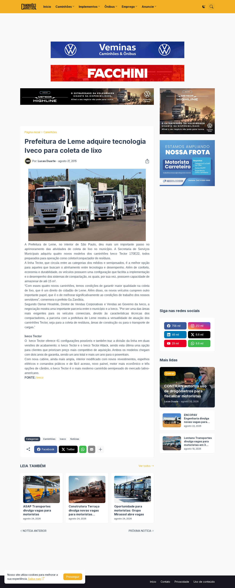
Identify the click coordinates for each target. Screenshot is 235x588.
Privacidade (182, 581)
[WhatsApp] (82, 449)
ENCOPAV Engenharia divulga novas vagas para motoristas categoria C (196, 418)
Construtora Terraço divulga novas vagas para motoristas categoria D (84, 510)
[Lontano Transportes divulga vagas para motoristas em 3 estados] (172, 443)
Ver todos (145, 465)
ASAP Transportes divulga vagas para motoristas (37, 510)
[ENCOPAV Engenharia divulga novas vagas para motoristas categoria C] (172, 420)
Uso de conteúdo (204, 581)
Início (47, 6)
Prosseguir (72, 576)
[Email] (91, 449)
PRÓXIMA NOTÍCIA (140, 530)
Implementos (88, 6)
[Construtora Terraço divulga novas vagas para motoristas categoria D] (87, 489)
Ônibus (109, 6)
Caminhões (63, 6)
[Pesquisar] (211, 6)
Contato (165, 581)
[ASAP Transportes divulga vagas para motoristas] (41, 489)
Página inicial (32, 132)
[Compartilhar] (146, 161)
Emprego (128, 6)
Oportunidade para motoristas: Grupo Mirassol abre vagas (129, 510)
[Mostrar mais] (100, 449)
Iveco (39, 377)
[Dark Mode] (204, 6)
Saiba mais (34, 578)
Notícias (74, 439)
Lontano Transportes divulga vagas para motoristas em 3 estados (198, 441)
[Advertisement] (117, 27)
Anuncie (148, 6)
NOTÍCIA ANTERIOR (34, 530)
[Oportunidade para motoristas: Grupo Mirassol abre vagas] (132, 489)
